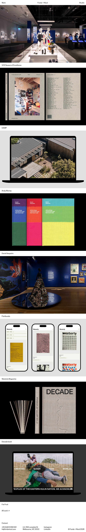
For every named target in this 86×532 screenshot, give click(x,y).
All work (5, 511)
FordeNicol (43, 3)
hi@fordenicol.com (9, 529)
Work (4, 3)
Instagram (48, 527)
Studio (81, 3)
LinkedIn (47, 529)
